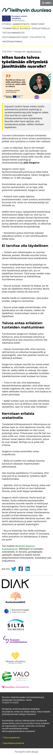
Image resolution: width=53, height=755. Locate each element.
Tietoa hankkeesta (13, 33)
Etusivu (6, 24)
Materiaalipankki (12, 41)
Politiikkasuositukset (15, 37)
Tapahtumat (37, 24)
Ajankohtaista (20, 24)
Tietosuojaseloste (11, 737)
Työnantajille (10, 28)
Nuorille (25, 28)
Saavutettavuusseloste (13, 743)
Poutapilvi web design (26, 751)
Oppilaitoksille (41, 28)
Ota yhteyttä (37, 37)
